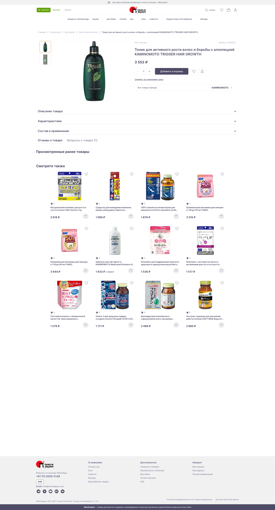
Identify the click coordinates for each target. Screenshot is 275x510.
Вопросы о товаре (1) (82, 140)
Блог (144, 19)
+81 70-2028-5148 (48, 476)
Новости (154, 19)
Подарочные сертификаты (179, 19)
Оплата (123, 19)
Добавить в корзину (171, 71)
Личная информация (202, 474)
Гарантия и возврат (149, 466)
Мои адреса (198, 470)
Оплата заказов (148, 478)
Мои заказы (198, 466)
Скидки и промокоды (78, 19)
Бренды (204, 19)
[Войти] (235, 10)
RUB (40, 481)
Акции (95, 19)
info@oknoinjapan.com (53, 486)
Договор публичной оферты (227, 499)
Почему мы (94, 466)
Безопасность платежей (152, 470)
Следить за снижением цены (149, 79)
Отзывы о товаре (50, 140)
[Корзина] (228, 10)
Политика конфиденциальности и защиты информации (189, 499)
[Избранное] (222, 10)
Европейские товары (98, 481)
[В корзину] (85, 216)
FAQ (131, 19)
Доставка (111, 19)
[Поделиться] (202, 71)
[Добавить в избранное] (194, 71)
